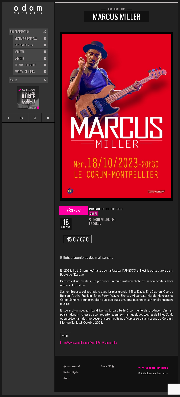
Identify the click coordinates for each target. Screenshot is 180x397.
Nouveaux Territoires (157, 373)
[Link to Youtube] (34, 117)
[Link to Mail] (47, 117)
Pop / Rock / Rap (116, 9)
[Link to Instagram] (21, 117)
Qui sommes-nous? (71, 366)
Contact (66, 378)
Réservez (74, 210)
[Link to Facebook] (8, 117)
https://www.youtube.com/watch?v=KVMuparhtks (88, 342)
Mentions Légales (71, 372)
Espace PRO (106, 366)
